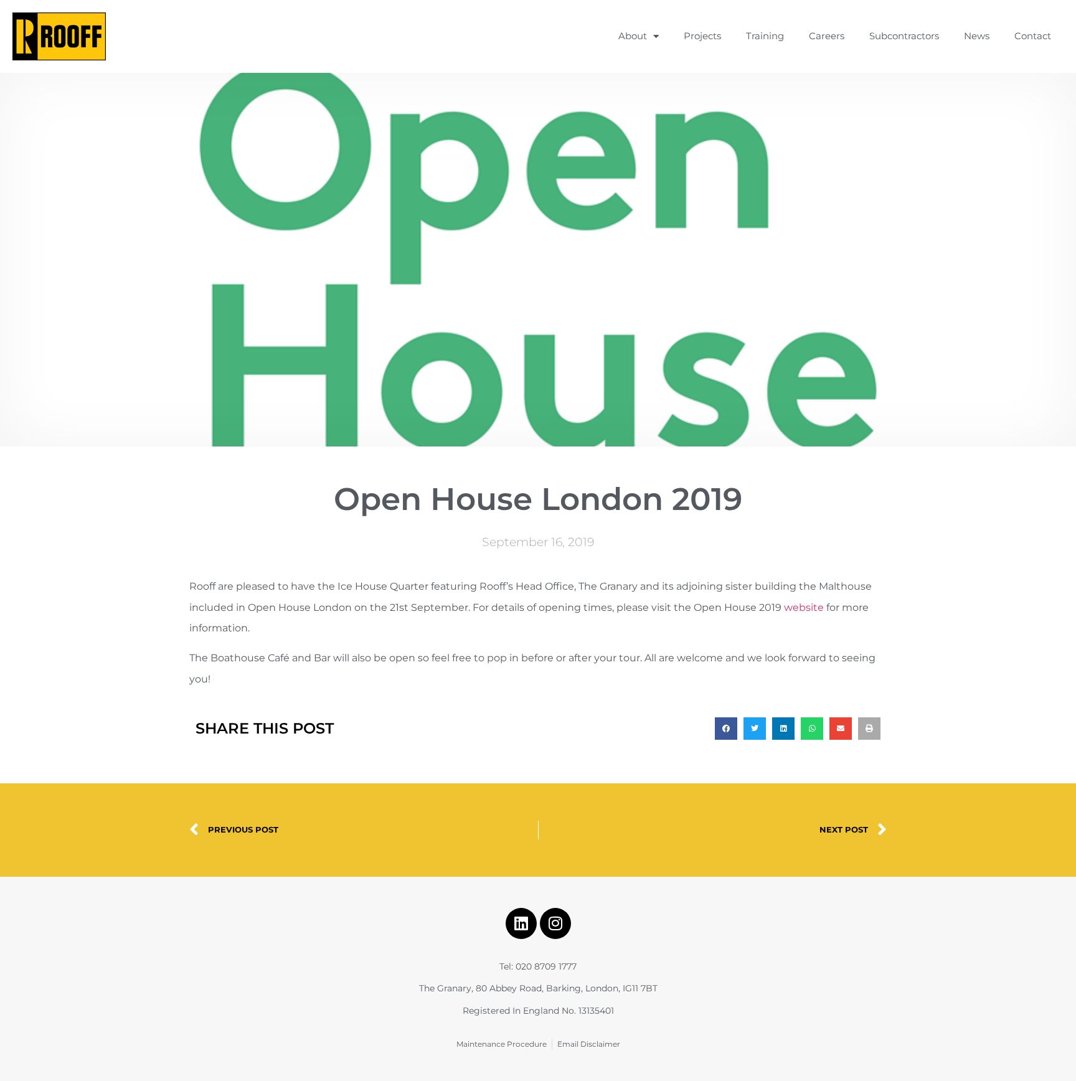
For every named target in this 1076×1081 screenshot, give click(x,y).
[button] (726, 728)
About (632, 36)
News (976, 36)
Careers (826, 36)
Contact (1032, 36)
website (804, 607)
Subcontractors (904, 36)
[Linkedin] (521, 923)
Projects (702, 36)
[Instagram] (555, 923)
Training (765, 36)
